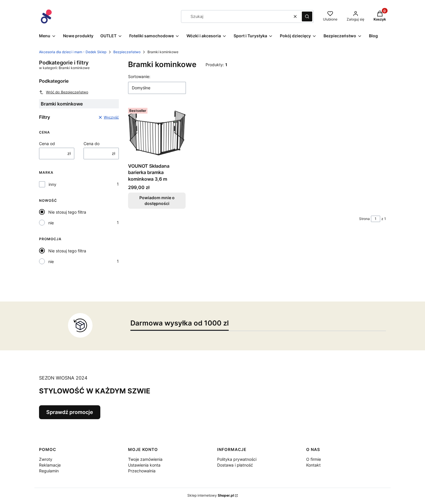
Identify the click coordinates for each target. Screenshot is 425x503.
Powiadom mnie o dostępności (157, 200)
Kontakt (313, 465)
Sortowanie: (139, 76)
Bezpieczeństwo (127, 52)
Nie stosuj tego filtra (67, 212)
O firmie (313, 459)
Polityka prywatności (236, 459)
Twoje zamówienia (145, 459)
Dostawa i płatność (235, 465)
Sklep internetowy (210, 495)
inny (52, 184)
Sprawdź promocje (69, 412)
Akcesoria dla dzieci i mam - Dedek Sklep (72, 52)
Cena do (91, 143)
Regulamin (49, 470)
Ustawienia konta (144, 465)
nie (51, 222)
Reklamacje (50, 465)
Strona (364, 219)
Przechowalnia (142, 470)
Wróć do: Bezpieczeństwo (67, 92)
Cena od (47, 143)
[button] (307, 16)
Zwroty (45, 459)
